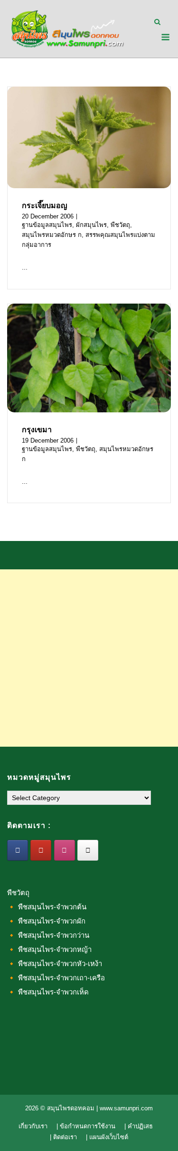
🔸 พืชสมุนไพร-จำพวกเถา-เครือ (56, 978)
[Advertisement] (89, 658)
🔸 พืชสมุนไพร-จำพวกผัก (46, 921)
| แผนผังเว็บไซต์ (107, 1137)
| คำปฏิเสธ (138, 1126)
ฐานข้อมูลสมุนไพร (47, 224)
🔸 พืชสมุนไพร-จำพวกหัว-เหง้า (54, 963)
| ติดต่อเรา (63, 1137)
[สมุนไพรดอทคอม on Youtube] (40, 850)
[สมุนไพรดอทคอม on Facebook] (17, 850)
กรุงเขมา (37, 430)
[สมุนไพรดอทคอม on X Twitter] (87, 850)
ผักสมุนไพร (91, 224)
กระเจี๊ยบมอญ (44, 205)
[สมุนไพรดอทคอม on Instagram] (64, 850)
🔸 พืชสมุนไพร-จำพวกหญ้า (49, 949)
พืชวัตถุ (120, 224)
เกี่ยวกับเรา (33, 1126)
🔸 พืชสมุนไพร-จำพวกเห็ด (48, 992)
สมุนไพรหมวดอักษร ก (52, 234)
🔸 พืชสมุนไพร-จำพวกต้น (46, 907)
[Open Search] (157, 22)
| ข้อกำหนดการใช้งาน (85, 1126)
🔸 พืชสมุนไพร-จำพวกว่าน (48, 935)
